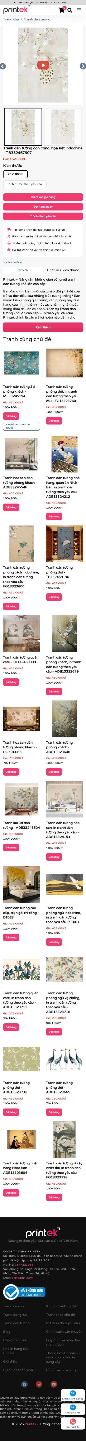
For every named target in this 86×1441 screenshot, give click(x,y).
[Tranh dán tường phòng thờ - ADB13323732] (21, 1060)
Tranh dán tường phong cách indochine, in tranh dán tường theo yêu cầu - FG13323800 (21, 577)
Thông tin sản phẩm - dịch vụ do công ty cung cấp (63, 1357)
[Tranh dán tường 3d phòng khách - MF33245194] (21, 364)
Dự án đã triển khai (18, 1370)
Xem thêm (43, 327)
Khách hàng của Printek (16, 1351)
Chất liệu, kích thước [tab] (63, 270)
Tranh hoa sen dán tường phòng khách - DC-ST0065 (20, 747)
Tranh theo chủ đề (60, 1315)
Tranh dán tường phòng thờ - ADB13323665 (59, 1087)
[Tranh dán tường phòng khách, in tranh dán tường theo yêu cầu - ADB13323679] (64, 635)
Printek (30, 1424)
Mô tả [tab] (23, 270)
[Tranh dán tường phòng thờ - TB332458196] (64, 545)
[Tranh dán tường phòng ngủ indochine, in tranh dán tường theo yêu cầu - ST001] (64, 886)
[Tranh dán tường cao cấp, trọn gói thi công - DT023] (21, 886)
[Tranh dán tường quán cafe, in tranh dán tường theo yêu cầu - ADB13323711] (21, 971)
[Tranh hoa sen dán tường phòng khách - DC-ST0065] (21, 720)
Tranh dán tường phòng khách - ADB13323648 (59, 747)
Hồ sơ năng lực (15, 1340)
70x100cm (15, 174)
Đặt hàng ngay (43, 206)
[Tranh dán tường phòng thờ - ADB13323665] (64, 1060)
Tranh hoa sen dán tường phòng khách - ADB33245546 (20, 482)
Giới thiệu (10, 1361)
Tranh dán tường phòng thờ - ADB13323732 (16, 1087)
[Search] (69, 10)
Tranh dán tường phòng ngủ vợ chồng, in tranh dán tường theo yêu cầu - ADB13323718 (63, 1002)
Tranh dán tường (16, 1323)
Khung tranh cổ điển (62, 1306)
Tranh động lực (15, 1315)
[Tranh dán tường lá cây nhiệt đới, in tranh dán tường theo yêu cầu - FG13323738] (64, 1141)
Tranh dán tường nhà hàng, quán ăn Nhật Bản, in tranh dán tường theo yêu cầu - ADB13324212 (63, 487)
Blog (6, 1332)
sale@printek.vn (22, 1278)
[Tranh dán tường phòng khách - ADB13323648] (64, 720)
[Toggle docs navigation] (79, 9)
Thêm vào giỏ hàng (43, 197)
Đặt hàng (11, 416)
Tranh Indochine (12, 262)
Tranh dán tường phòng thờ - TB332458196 (59, 572)
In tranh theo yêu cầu (63, 1323)
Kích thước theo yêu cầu (25, 184)
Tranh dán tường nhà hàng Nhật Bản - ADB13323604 (20, 1168)
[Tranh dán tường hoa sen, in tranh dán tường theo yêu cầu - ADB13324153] (64, 801)
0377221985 (24, 1264)
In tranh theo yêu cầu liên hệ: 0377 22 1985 (40, 2)
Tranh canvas (13, 1306)
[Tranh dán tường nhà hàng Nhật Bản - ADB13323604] (21, 1141)
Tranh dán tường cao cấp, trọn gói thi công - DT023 (21, 913)
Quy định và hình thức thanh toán (63, 1342)
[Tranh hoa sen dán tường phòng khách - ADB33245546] (21, 455)
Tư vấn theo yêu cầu (43, 216)
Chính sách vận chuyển (64, 1332)
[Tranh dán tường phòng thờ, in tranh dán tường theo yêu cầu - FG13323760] (64, 364)
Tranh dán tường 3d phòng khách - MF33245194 (19, 391)
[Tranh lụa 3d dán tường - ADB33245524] (21, 801)
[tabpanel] (43, 298)
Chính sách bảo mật (62, 1370)
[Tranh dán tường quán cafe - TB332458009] (21, 635)
